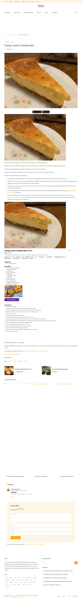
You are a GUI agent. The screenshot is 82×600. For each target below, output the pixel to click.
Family (6, 582)
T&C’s (37, 1)
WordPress (20, 596)
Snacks (18, 584)
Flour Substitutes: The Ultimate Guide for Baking (54, 578)
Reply (12, 496)
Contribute (54, 12)
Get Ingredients (11, 299)
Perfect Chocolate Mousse (41, 476)
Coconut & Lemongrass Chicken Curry (52, 584)
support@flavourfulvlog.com (15, 197)
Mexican (25, 582)
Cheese (10, 361)
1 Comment (9, 49)
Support (24, 1)
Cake (19, 577)
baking (6, 577)
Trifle (32, 584)
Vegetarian (7, 586)
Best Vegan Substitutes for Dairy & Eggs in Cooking (55, 574)
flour (16, 582)
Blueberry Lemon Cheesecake (41, 351)
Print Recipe (46, 112)
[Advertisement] (41, 24)
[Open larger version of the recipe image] (73, 295)
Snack (12, 41)
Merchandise (17, 1)
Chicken (34, 577)
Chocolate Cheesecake (28, 351)
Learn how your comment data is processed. (35, 544)
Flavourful (14, 595)
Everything (7, 12)
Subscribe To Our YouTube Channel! (12, 354)
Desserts (39, 12)
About (10, 1)
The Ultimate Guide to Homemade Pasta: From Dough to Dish (58, 571)
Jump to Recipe (37, 112)
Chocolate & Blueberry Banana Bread (15, 476)
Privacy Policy (31, 1)
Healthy (20, 582)
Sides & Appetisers (28, 12)
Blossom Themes (8, 596)
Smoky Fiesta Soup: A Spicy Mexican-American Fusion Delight (57, 581)
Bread (11, 577)
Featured (20, 361)
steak (23, 584)
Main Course (17, 12)
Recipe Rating (14, 509)
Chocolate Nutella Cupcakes (66, 476)
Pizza (10, 584)
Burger (15, 577)
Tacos (27, 584)
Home (5, 1)
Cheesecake (29, 577)
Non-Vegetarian (32, 582)
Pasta (6, 584)
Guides (46, 12)
